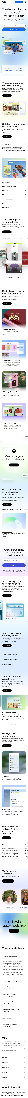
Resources (5, 1067)
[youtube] (6, 1087)
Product (4, 1057)
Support (4, 1072)
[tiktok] (11, 1087)
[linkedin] (19, 1087)
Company (5, 1078)
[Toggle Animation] (14, 459)
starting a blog (6, 855)
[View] (21, 271)
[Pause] (14, 611)
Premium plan (19, 571)
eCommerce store (13, 853)
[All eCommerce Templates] (14, 277)
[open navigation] (26, 2)
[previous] (7, 708)
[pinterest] (14, 1087)
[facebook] (3, 1087)
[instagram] (8, 1087)
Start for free (19, 2)
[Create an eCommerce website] (11, 154)
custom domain (8, 570)
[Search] (14, 565)
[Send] (14, 144)
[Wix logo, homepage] (4, 2)
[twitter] (16, 1087)
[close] (26, 1092)
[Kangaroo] (9, 907)
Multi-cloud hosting (7, 532)
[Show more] (14, 956)
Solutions (5, 1062)
